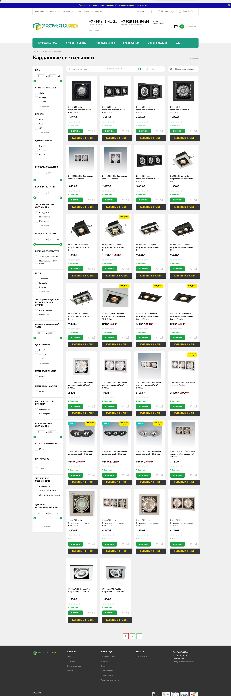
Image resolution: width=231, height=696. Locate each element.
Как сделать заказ (108, 657)
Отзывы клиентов (74, 666)
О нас (69, 657)
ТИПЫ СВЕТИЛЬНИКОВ (51, 51)
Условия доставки (107, 671)
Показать (48, 526)
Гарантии (98, 11)
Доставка (66, 11)
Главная (35, 51)
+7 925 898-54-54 (135, 21)
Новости (70, 671)
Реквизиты (71, 661)
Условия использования (110, 680)
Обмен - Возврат (82, 11)
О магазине (39, 11)
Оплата (53, 11)
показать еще (44, 106)
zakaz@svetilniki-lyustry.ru (131, 25)
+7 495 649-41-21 (103, 21)
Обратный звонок (96, 25)
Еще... (179, 43)
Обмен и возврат (107, 675)
